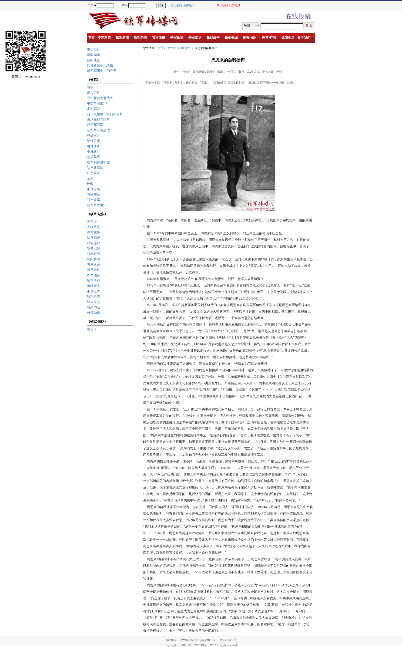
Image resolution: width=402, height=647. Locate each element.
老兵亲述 (93, 92)
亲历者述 (93, 270)
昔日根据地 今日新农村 (105, 114)
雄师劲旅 (93, 312)
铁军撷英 (93, 275)
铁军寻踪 (93, 280)
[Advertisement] (386, 91)
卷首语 (92, 221)
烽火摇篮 (93, 302)
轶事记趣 (93, 248)
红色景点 (93, 173)
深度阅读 (93, 237)
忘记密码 (176, 5)
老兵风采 (93, 157)
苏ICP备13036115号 (225, 640)
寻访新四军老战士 (100, 98)
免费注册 (188, 5)
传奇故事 (93, 232)
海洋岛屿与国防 (98, 119)
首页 (160, 48)
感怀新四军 (95, 125)
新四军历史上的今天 (101, 71)
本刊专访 (93, 189)
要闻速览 (93, 60)
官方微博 (235, 5)
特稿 (90, 87)
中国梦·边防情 (97, 103)
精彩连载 (93, 243)
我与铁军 (93, 200)
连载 (90, 183)
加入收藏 (222, 5)
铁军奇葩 (93, 296)
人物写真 (93, 227)
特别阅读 (93, 194)
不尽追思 (93, 291)
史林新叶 (93, 151)
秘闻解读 (93, 259)
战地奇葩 (93, 254)
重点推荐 (93, 49)
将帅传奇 (93, 146)
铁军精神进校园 (98, 162)
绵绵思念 (93, 141)
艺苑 (90, 178)
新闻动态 (93, 55)
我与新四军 (95, 167)
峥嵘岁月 (93, 135)
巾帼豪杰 (93, 286)
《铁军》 (172, 48)
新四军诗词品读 (98, 130)
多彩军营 (93, 109)
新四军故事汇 (97, 205)
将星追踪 (93, 264)
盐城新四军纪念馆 (100, 65)
